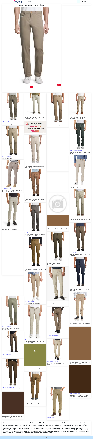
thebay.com (31, 88)
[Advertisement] (58, 149)
